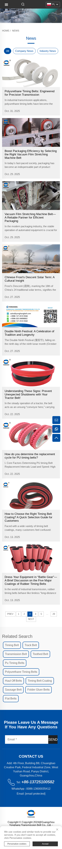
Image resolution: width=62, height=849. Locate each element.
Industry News (48, 50)
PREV (10, 614)
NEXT (31, 619)
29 (54, 614)
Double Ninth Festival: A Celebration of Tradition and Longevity (29, 333)
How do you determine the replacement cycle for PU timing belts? (30, 456)
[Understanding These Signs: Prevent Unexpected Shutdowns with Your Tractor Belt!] (31, 372)
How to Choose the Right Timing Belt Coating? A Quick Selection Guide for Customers (28, 517)
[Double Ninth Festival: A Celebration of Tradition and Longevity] (31, 315)
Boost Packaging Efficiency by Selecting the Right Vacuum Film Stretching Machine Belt (31, 154)
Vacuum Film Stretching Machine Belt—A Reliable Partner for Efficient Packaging (30, 218)
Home (5, 30)
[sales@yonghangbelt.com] (56, 420)
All (7, 50)
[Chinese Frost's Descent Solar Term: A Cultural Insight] (31, 258)
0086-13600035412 (38, 788)
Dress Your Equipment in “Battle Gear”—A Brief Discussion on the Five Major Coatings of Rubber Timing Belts (31, 580)
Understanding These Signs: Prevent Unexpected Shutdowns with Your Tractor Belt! (28, 394)
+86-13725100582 (37, 782)
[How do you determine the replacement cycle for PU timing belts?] (31, 435)
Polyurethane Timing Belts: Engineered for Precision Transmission (29, 93)
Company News (24, 50)
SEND (53, 739)
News (15, 30)
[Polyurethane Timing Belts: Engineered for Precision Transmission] (31, 72)
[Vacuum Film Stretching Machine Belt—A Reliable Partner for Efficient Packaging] (31, 195)
